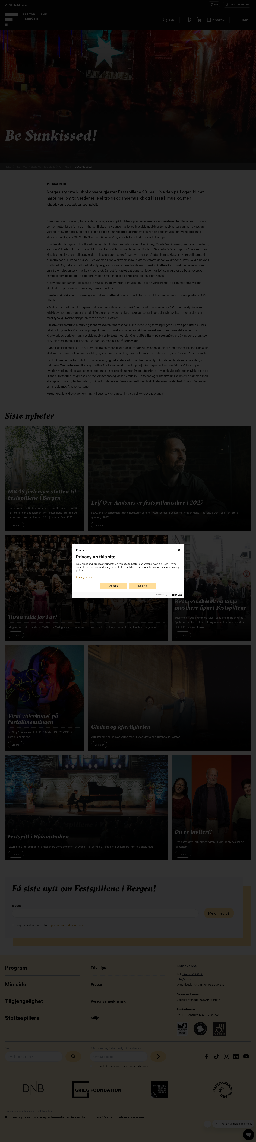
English (80, 549)
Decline (142, 585)
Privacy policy (84, 577)
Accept (113, 585)
